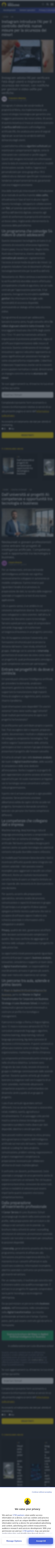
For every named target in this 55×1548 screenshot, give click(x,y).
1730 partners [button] (19, 1515)
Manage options (14, 1541)
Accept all (41, 1541)
